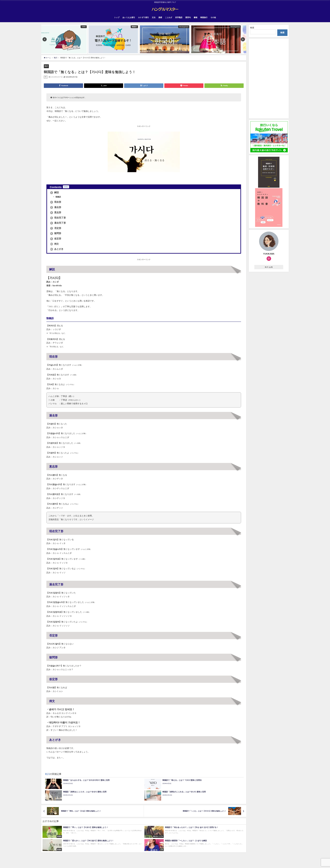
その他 (213, 17)
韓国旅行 (204, 17)
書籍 (195, 17)
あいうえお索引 (128, 17)
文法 (153, 17)
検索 (252, 28)
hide (66, 187)
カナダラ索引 (143, 17)
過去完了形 (58, 223)
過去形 (56, 207)
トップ (116, 17)
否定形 (56, 228)
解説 (55, 192)
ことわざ (168, 17)
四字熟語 (178, 17)
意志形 (56, 212)
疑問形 (56, 233)
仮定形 (56, 238)
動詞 (46, 66)
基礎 (160, 17)
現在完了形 (58, 218)
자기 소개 (269, 267)
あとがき (56, 249)
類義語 (58, 197)
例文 (54, 244)
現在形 (56, 202)
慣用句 (188, 17)
